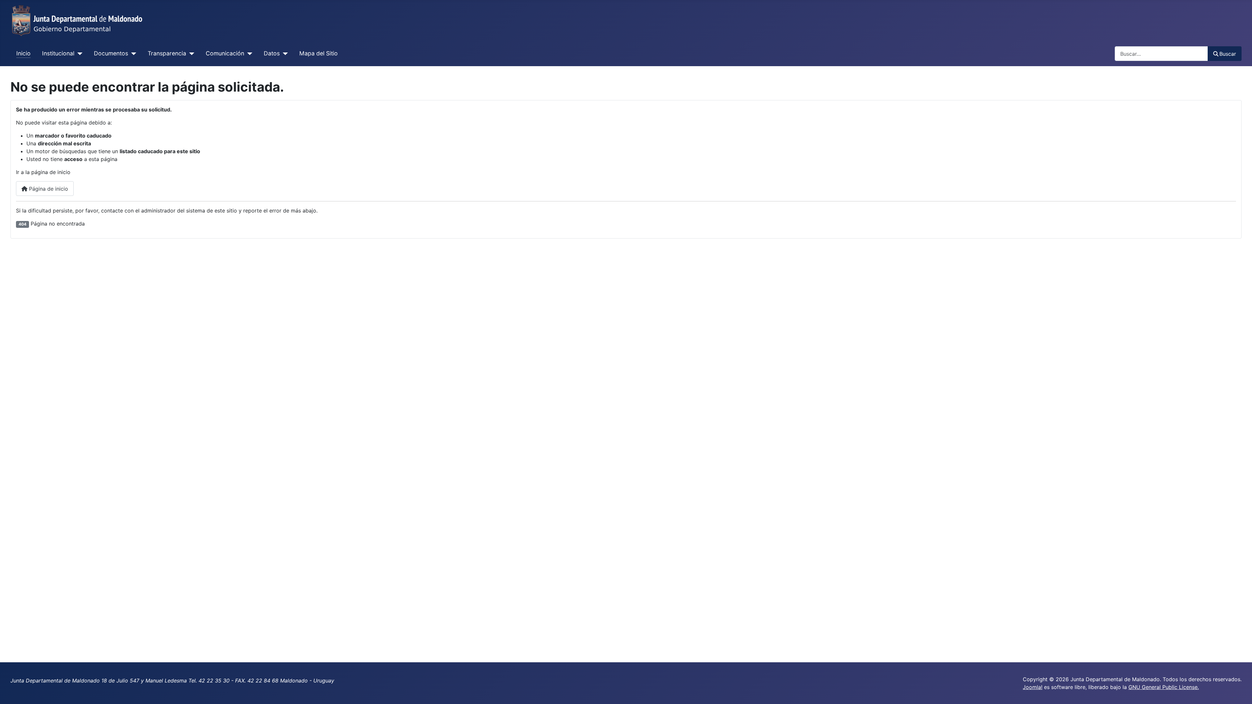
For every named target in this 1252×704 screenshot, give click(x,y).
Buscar (1227, 54)
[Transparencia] (190, 53)
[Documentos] (132, 53)
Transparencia (167, 53)
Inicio (23, 53)
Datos (272, 53)
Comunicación (225, 53)
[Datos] (284, 53)
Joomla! (1032, 687)
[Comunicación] (248, 53)
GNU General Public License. (1163, 687)
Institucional (58, 53)
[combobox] (1161, 53)
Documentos (111, 53)
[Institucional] (78, 53)
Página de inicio (47, 188)
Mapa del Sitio (318, 53)
